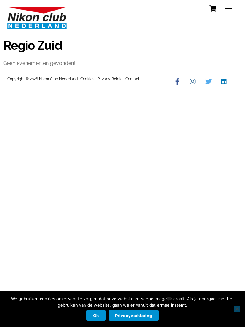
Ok (96, 315)
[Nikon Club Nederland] (37, 26)
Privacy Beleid (109, 79)
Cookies (87, 79)
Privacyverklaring (133, 315)
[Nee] (237, 309)
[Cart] (212, 8)
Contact (132, 79)
